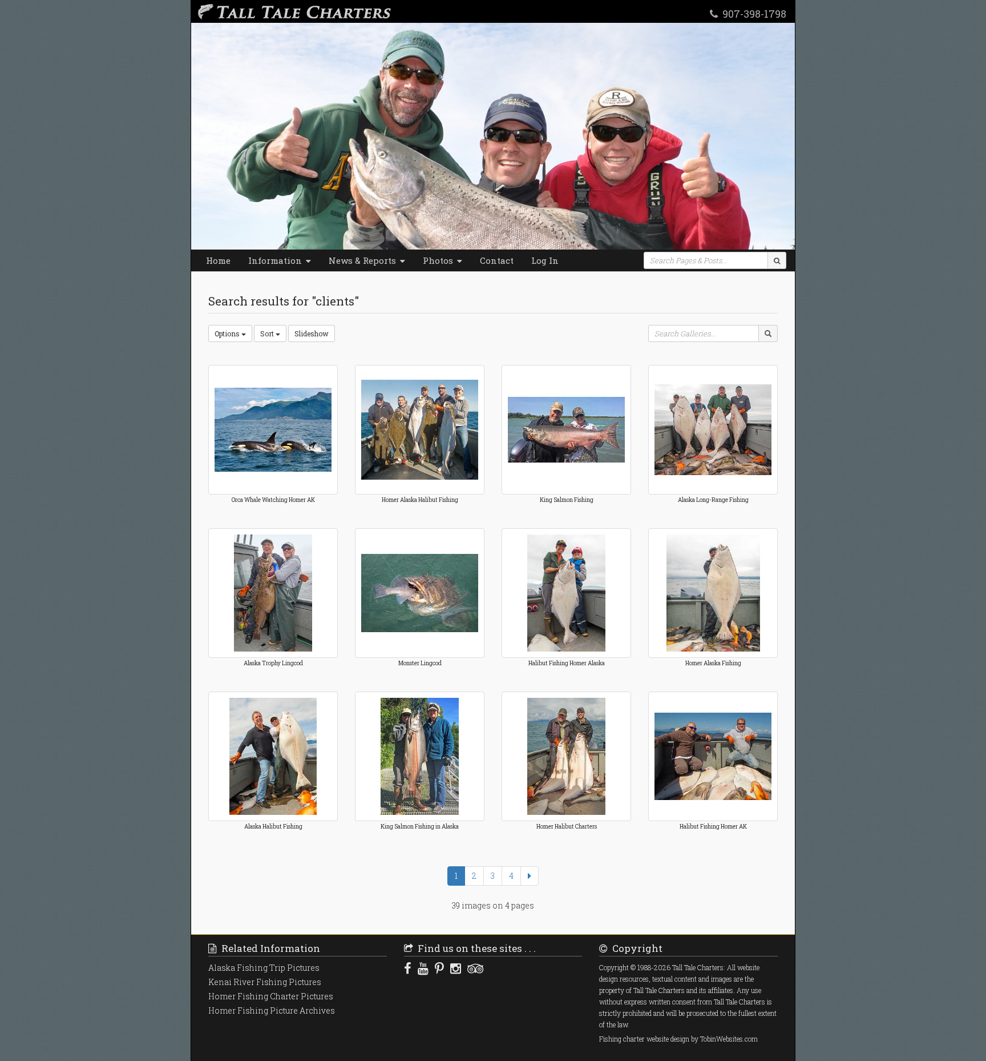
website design (667, 1039)
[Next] (529, 876)
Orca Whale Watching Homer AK (273, 500)
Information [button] (276, 260)
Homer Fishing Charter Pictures (270, 996)
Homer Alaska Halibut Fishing (420, 500)
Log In (545, 260)
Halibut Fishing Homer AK (713, 826)
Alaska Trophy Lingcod (273, 663)
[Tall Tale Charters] (292, 11)
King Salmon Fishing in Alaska (420, 826)
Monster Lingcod (420, 663)
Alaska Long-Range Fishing (713, 500)
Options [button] (228, 333)
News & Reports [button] (363, 260)
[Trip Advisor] (475, 968)
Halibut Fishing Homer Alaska (566, 663)
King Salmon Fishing (566, 500)
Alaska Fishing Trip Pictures (264, 967)
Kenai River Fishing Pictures (264, 981)
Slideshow (311, 333)
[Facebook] (407, 968)
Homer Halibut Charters (566, 826)
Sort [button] (268, 333)
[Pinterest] (439, 968)
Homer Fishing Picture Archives (271, 1010)
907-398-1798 (752, 13)
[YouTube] (423, 968)
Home (218, 260)
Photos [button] (439, 260)
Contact (497, 260)
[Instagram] (455, 968)
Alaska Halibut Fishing (273, 826)
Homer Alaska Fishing (713, 663)
